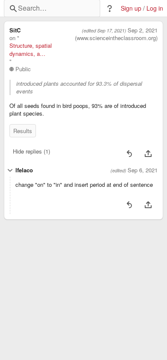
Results (22, 131)
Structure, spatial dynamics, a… (30, 49)
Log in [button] (154, 8)
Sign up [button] (131, 8)
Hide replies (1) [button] (31, 151)
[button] (109, 8)
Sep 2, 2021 (143, 30)
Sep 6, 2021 (143, 170)
